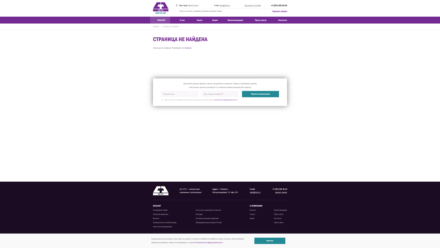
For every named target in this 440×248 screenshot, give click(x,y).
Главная (156, 26)
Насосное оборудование (162, 227)
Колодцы (199, 214)
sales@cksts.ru (224, 5)
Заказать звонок (279, 11)
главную (188, 48)
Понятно (269, 241)
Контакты (282, 20)
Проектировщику (235, 20)
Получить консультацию (260, 94)
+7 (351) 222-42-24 (279, 5)
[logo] (160, 8)
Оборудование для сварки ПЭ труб (209, 222)
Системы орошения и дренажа (207, 218)
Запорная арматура (160, 214)
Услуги (199, 20)
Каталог (161, 20)
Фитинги (156, 218)
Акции (215, 20)
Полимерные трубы (160, 210)
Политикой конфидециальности (209, 242)
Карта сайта (278, 222)
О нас (182, 20)
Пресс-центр (260, 20)
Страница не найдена (171, 26)
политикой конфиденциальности (225, 100)
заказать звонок (281, 192)
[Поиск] (177, 11)
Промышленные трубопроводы (165, 222)
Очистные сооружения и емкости (208, 210)
